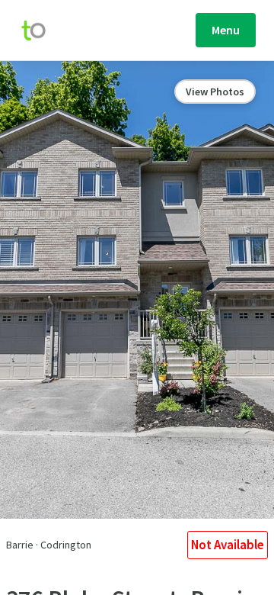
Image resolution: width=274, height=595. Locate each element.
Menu (226, 29)
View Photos (215, 91)
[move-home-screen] (41, 30)
